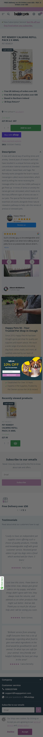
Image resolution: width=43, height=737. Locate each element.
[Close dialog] (40, 358)
